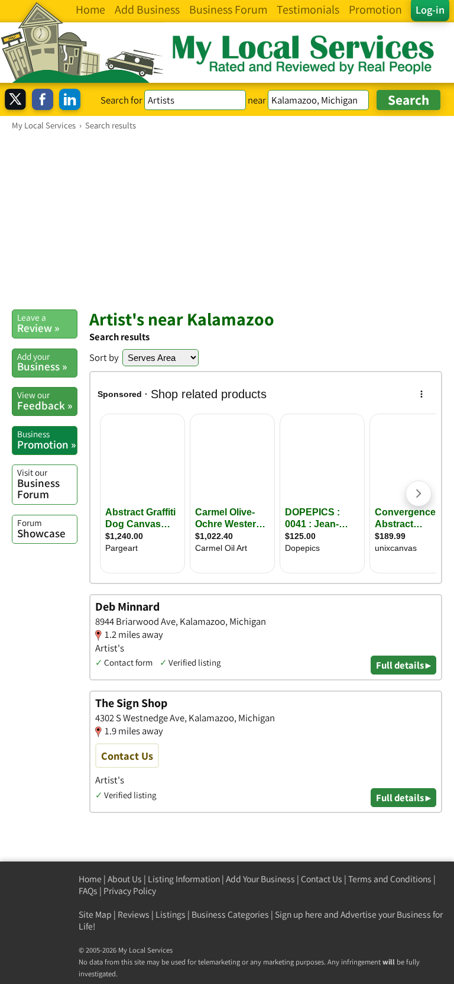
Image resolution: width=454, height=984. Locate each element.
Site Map (95, 914)
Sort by (104, 357)
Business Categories (230, 914)
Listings (170, 914)
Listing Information (184, 879)
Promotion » (46, 439)
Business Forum (38, 483)
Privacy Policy (129, 890)
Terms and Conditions (390, 879)
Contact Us (321, 879)
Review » (38, 323)
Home (90, 879)
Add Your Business (260, 879)
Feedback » (44, 400)
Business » (42, 362)
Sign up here (298, 914)
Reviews (134, 914)
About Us (125, 879)
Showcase (41, 528)
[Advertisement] (227, 219)
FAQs (88, 890)
